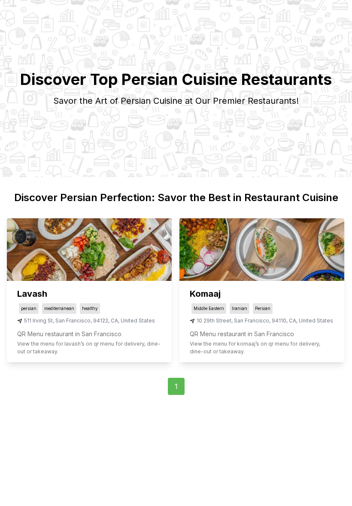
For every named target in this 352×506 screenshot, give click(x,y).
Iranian (239, 308)
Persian (262, 308)
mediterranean (59, 308)
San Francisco (73, 320)
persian (28, 308)
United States (138, 320)
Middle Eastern (209, 308)
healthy (90, 308)
